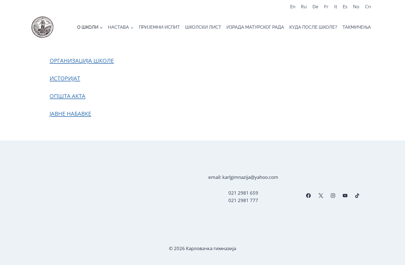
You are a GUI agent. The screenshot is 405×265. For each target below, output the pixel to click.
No (356, 6)
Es (345, 6)
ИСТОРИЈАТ (65, 78)
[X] (320, 195)
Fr (326, 6)
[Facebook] (308, 195)
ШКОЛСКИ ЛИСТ (203, 27)
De (315, 6)
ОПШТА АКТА (67, 96)
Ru (304, 6)
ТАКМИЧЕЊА (356, 27)
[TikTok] (357, 195)
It (335, 6)
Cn (368, 6)
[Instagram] (332, 195)
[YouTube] (345, 195)
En (292, 6)
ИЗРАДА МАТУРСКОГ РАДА (255, 27)
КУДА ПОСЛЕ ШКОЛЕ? (313, 27)
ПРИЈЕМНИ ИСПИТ (159, 27)
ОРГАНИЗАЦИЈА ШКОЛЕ (82, 60)
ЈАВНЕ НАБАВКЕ (70, 113)
